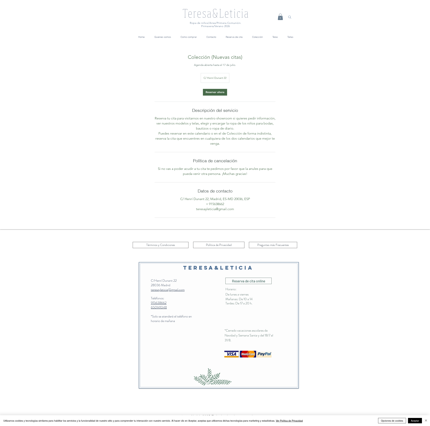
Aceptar (415, 420)
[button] (280, 17)
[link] (215, 92)
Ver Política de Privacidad (289, 420)
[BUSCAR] (289, 17)
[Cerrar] (426, 420)
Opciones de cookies (392, 420)
